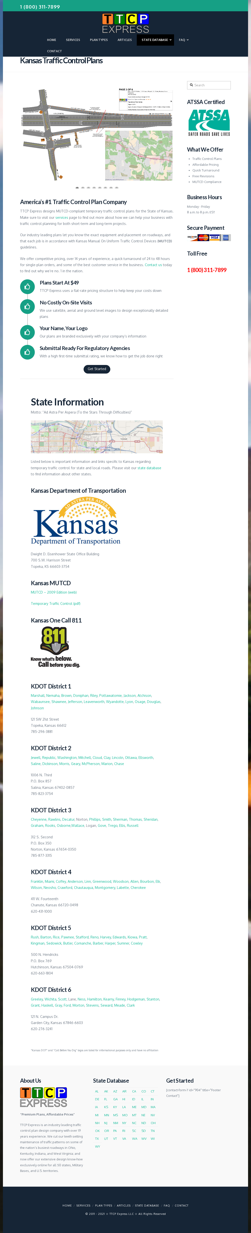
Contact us (153, 265)
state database (149, 468)
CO (143, 1091)
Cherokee (138, 887)
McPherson (91, 764)
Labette (123, 887)
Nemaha (53, 695)
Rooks (50, 825)
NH (97, 1123)
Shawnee (58, 702)
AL (97, 1091)
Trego (112, 825)
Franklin (37, 881)
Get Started (97, 369)
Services (83, 1205)
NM (115, 1123)
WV (144, 1139)
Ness (82, 999)
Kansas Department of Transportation (78, 490)
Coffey (61, 881)
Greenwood (102, 881)
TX (97, 1139)
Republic (49, 757)
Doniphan (80, 695)
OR (106, 1131)
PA (115, 1131)
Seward (106, 1005)
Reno (94, 937)
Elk (158, 881)
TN (153, 1131)
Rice (56, 937)
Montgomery (105, 887)
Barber (98, 943)
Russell (132, 825)
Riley (94, 695)
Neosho (50, 887)
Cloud (97, 757)
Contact (181, 1205)
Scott (62, 999)
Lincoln (117, 757)
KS (106, 1107)
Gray (58, 1005)
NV (153, 1115)
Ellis (122, 825)
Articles (124, 1205)
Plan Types (103, 1205)
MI (97, 1115)
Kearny (108, 999)
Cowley (137, 943)
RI (123, 1131)
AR (124, 1091)
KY (115, 1107)
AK (106, 1091)
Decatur (68, 819)
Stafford (82, 937)
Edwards (119, 937)
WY (97, 1146)
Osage (140, 702)
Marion (107, 764)
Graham (37, 825)
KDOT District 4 (51, 871)
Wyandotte (115, 702)
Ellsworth (145, 757)
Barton (45, 937)
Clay (107, 757)
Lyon (129, 702)
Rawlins (54, 819)
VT (115, 1139)
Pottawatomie (110, 695)
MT (134, 1115)
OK (97, 1131)
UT (106, 1139)
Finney (121, 999)
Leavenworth (94, 702)
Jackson (130, 695)
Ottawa (131, 757)
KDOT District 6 (51, 989)
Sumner (123, 943)
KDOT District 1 (51, 686)
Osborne (64, 825)
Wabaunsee (40, 702)
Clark (131, 1005)
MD (144, 1107)
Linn (88, 881)
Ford (67, 1005)
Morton (78, 1005)
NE (143, 1115)
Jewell (35, 757)
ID (133, 1099)
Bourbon (147, 881)
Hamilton (94, 999)
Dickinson (50, 764)
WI (153, 1139)
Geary (75, 764)
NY (124, 1123)
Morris (64, 764)
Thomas (135, 819)
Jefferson (75, 702)
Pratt (143, 937)
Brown (66, 695)
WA (134, 1139)
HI (123, 1099)
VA (124, 1139)
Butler (68, 943)
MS (115, 1115)
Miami (49, 881)
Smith (106, 819)
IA (96, 1107)
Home (67, 1205)
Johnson (37, 708)
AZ (115, 1091)
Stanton (153, 999)
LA (124, 1107)
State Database (147, 1205)
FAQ (167, 1205)
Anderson (75, 881)
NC (134, 1123)
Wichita (50, 999)
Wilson (36, 887)
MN (106, 1115)
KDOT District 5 (51, 927)
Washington (67, 757)
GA (115, 1099)
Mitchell (84, 757)
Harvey (105, 937)
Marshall (38, 695)
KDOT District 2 (51, 748)
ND (143, 1123)
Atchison (144, 695)
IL (142, 1099)
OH (153, 1123)
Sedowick (54, 943)
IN (152, 1099)
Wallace (77, 825)
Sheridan (151, 819)
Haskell (47, 1005)
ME (134, 1107)
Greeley (37, 999)
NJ (105, 1123)
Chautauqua (83, 887)
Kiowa (132, 937)
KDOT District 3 (51, 810)
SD (143, 1131)
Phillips (94, 819)
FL (105, 1099)
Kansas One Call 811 (56, 620)
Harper (110, 943)
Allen (134, 881)
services (61, 217)
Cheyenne (39, 819)
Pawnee (67, 937)
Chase (119, 764)
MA (153, 1107)
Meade (119, 1005)
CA (134, 1091)
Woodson (121, 881)
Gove (102, 825)
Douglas (154, 702)
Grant (35, 1005)
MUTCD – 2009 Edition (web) (54, 592)
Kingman (38, 943)
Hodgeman (136, 999)
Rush (35, 937)
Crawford (65, 887)
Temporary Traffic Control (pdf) (55, 603)
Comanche (82, 943)
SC (134, 1131)
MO (125, 1115)
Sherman (120, 819)
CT (152, 1091)
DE (97, 1099)
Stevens (92, 1005)
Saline (36, 764)
